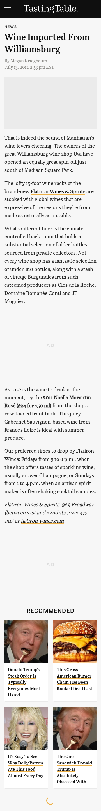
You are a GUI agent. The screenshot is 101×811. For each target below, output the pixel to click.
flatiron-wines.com (42, 520)
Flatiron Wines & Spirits (58, 191)
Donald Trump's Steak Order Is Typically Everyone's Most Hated (24, 682)
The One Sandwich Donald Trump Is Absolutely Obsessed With (74, 769)
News (10, 26)
